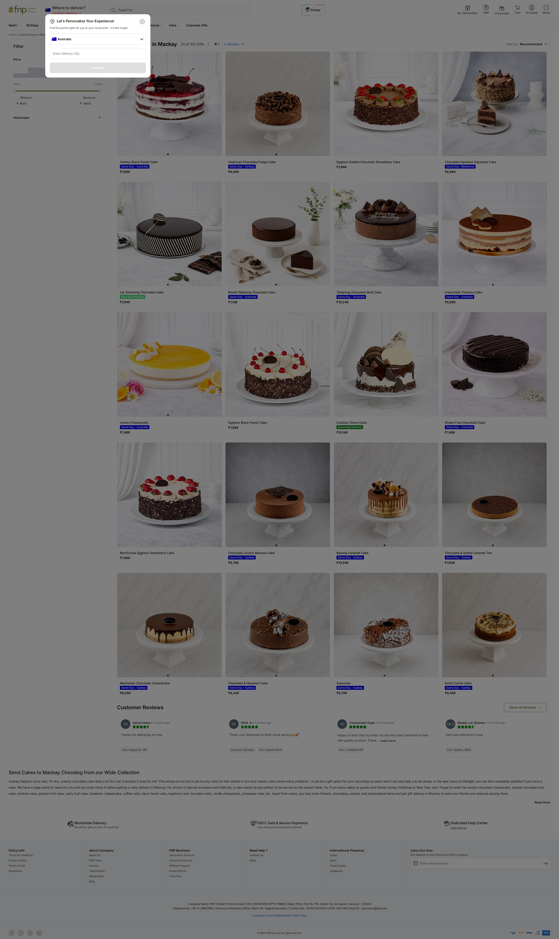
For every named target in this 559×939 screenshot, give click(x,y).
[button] (142, 21)
